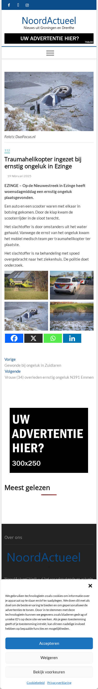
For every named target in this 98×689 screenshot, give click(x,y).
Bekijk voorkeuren (49, 671)
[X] (33, 338)
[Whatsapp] (53, 338)
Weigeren (49, 657)
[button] (90, 585)
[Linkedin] (72, 338)
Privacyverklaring (59, 683)
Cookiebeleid (36, 683)
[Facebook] (14, 338)
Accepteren (49, 643)
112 (7, 150)
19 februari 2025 (19, 176)
